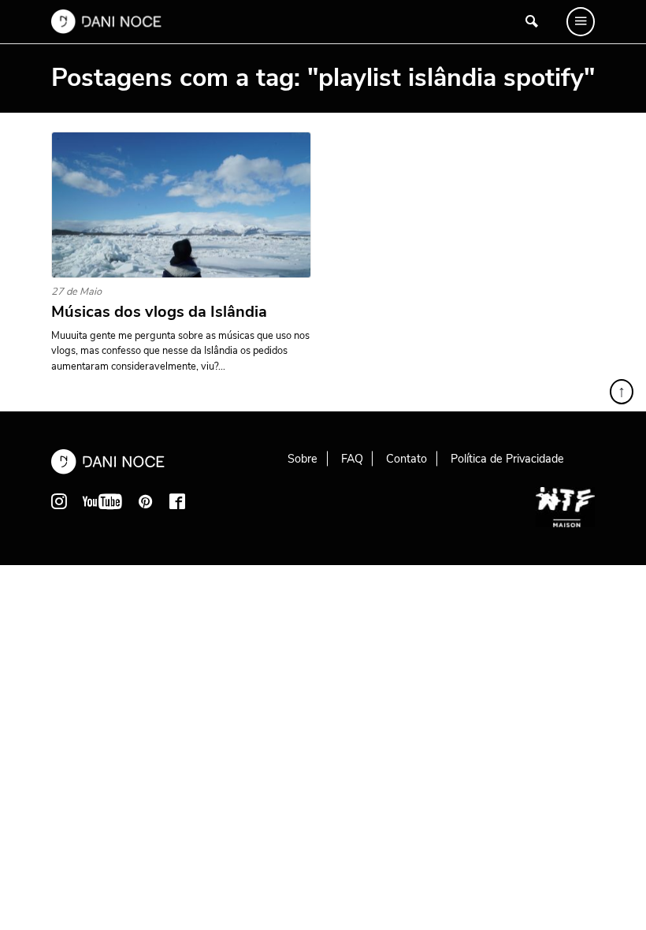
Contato (406, 459)
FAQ (352, 459)
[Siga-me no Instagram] (59, 501)
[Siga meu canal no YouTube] (102, 501)
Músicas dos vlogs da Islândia (159, 312)
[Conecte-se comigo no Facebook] (177, 501)
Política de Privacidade (507, 459)
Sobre (302, 459)
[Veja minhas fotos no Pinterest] (146, 501)
